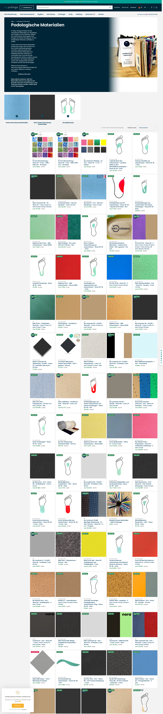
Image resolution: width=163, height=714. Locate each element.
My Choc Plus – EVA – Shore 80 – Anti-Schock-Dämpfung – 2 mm (94, 681)
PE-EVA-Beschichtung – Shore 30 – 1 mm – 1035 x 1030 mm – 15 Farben (68, 163)
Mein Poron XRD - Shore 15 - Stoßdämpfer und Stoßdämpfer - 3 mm (93, 562)
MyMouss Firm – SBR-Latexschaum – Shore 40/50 (67, 284)
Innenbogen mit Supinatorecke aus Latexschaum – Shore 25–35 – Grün (93, 286)
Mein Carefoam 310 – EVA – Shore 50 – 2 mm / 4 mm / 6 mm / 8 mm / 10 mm (144, 642)
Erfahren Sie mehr (24, 74)
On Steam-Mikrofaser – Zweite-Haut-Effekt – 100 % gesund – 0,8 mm (67, 363)
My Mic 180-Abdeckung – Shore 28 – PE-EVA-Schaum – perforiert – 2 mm (118, 681)
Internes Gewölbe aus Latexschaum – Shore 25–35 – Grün (144, 163)
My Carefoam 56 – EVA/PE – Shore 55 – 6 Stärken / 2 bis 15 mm (93, 484)
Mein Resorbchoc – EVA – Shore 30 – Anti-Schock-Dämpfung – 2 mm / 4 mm (144, 484)
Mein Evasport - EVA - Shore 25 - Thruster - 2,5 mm (144, 601)
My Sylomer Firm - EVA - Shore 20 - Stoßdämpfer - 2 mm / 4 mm (42, 602)
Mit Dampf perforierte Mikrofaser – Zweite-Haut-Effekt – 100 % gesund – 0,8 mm (118, 246)
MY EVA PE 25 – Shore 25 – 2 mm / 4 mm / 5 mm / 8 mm (118, 284)
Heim (12, 21)
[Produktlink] (42, 153)
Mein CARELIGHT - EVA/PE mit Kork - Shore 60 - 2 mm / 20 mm (68, 403)
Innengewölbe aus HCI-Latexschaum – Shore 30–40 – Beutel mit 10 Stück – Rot (119, 205)
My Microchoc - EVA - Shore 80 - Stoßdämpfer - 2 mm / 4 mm (42, 484)
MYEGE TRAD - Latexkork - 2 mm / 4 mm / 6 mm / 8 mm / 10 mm (119, 602)
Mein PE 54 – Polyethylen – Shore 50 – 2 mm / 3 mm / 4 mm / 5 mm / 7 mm (42, 325)
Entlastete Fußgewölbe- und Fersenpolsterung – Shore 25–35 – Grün (119, 484)
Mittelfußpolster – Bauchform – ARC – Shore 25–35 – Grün (144, 522)
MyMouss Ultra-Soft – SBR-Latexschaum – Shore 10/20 (93, 443)
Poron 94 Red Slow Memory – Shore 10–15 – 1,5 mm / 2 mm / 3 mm (145, 562)
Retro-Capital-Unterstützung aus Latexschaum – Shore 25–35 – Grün (93, 246)
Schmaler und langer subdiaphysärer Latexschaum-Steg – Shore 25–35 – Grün (93, 603)
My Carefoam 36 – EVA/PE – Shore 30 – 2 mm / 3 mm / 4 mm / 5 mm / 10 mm (144, 325)
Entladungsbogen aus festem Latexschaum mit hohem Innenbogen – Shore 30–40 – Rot (93, 404)
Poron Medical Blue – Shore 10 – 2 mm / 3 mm (118, 443)
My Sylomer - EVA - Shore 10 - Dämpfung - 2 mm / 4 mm (94, 204)
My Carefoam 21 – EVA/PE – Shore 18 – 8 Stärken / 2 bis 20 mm (42, 562)
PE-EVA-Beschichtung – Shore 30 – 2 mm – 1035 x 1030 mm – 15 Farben (41, 163)
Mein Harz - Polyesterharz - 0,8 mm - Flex (67, 561)
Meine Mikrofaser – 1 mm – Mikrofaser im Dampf (41, 680)
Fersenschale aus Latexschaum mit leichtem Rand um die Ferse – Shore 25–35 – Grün (118, 563)
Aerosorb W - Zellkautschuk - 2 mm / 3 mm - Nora (118, 642)
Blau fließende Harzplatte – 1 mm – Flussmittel (145, 362)
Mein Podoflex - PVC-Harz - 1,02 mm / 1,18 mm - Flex (67, 244)
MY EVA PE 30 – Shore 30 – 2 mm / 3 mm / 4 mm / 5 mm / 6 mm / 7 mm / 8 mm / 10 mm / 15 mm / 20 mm (144, 246)
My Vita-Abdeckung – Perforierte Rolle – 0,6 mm (67, 443)
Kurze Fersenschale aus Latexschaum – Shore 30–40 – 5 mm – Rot (68, 522)
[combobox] (75, 7)
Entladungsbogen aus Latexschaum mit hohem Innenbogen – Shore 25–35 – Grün (144, 206)
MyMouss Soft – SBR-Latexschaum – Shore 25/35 (118, 324)
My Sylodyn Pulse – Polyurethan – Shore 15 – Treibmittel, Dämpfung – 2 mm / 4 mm (144, 445)
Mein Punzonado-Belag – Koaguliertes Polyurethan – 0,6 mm (67, 642)
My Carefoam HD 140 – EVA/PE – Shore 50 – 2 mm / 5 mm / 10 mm (119, 403)
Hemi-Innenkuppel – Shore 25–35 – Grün (42, 443)
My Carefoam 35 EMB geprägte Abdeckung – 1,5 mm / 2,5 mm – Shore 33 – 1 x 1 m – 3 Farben (93, 523)
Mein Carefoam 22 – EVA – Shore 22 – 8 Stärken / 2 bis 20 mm (93, 642)
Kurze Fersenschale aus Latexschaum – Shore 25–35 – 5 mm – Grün (42, 522)
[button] (156, 7)
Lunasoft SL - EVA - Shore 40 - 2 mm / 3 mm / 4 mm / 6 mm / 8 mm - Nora (42, 642)
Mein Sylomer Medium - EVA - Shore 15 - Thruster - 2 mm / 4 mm (144, 285)
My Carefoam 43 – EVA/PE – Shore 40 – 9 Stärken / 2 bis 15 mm (118, 363)
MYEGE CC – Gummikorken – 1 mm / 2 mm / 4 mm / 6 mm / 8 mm (67, 602)
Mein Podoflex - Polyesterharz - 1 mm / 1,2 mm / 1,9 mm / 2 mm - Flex (93, 363)
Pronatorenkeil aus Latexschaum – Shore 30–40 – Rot (68, 681)
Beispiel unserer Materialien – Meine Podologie (118, 521)
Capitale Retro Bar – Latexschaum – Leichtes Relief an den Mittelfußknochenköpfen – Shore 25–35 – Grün (118, 165)
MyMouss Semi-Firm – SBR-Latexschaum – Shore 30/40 (42, 244)
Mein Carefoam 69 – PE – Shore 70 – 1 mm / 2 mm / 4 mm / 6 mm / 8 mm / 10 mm (42, 205)
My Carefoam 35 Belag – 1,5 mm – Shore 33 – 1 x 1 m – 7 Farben (93, 163)
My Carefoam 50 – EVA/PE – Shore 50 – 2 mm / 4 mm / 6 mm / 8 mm (93, 325)
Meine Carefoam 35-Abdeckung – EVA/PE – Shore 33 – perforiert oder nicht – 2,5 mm (42, 364)
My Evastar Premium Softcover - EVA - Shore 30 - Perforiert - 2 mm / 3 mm (144, 403)
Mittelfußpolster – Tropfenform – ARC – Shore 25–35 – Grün (67, 484)
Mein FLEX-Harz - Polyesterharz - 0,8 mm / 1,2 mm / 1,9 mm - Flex (42, 403)
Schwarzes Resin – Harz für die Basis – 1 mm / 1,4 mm (67, 204)
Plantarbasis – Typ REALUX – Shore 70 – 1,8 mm (67, 324)
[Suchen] (110, 7)
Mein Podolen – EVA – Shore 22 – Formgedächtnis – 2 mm (144, 681)
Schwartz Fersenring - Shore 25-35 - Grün (42, 284)
